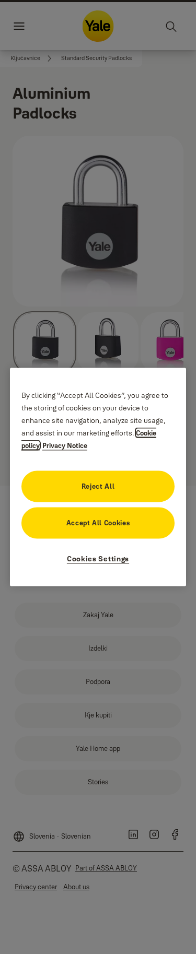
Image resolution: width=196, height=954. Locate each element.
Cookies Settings (98, 558)
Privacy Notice (64, 445)
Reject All (98, 486)
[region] (98, 477)
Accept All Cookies (98, 523)
